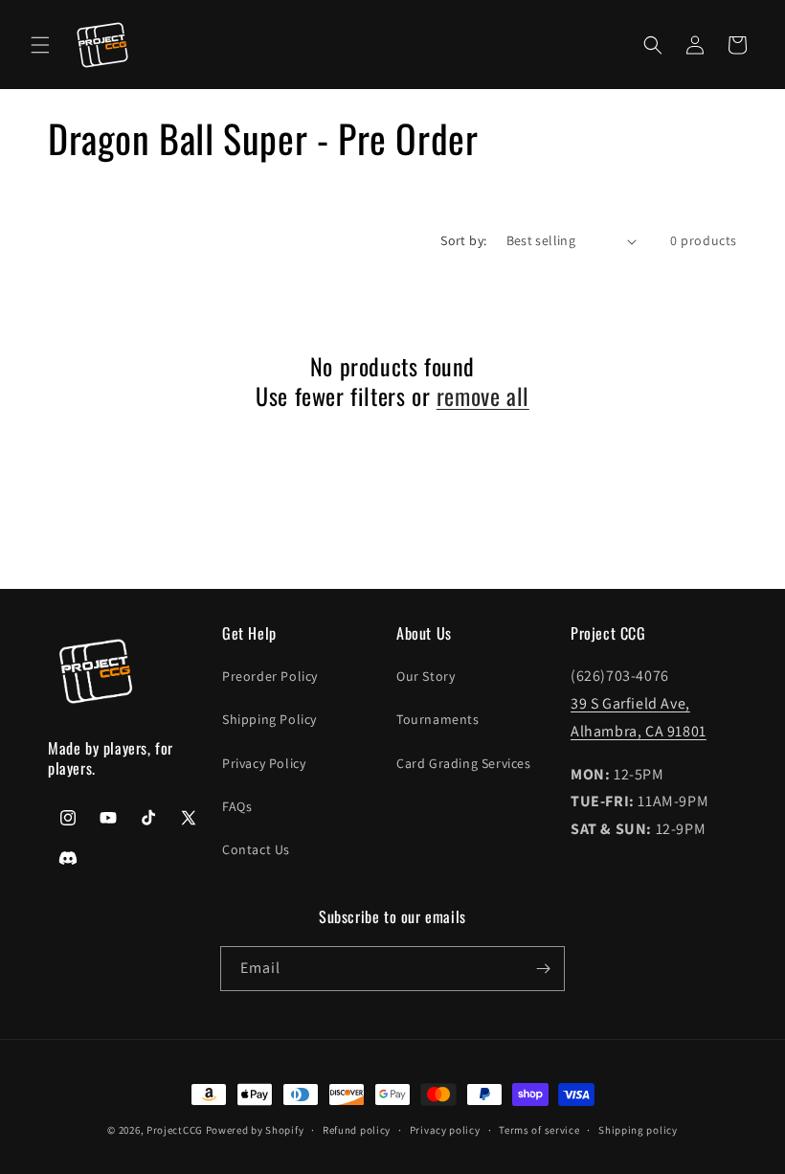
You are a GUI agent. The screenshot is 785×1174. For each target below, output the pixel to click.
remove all (483, 396)
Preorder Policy (270, 676)
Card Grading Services (463, 763)
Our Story (425, 676)
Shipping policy (638, 1130)
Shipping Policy (269, 719)
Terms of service (539, 1130)
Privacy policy (445, 1130)
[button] (40, 45)
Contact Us (256, 849)
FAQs (237, 806)
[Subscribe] (543, 968)
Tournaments (438, 719)
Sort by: (463, 240)
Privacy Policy (263, 763)
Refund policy (357, 1130)
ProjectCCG (174, 1130)
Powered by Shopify (255, 1130)
